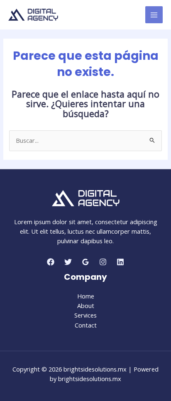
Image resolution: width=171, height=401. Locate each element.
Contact (86, 325)
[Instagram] (103, 262)
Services (85, 315)
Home (85, 296)
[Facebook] (50, 262)
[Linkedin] (120, 262)
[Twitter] (68, 262)
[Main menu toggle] (154, 15)
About (85, 305)
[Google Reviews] (85, 262)
